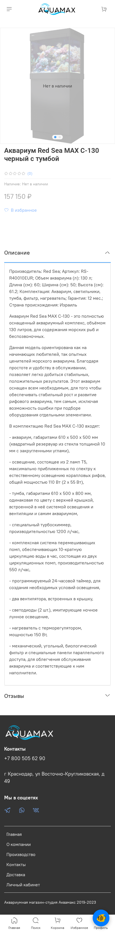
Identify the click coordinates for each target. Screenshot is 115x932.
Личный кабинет (23, 884)
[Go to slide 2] (60, 137)
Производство (20, 854)
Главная (14, 834)
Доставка (15, 874)
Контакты (16, 864)
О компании (18, 844)
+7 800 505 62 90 (24, 758)
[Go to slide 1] (55, 137)
